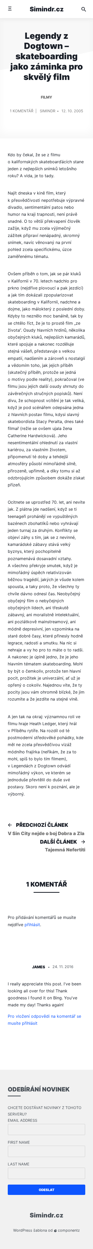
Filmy (46, 97)
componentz (68, 1230)
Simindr (47, 111)
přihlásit (32, 924)
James (38, 967)
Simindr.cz (47, 9)
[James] (17, 967)
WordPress (22, 1230)
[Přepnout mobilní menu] (10, 9)
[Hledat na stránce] (83, 9)
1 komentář (21, 113)
